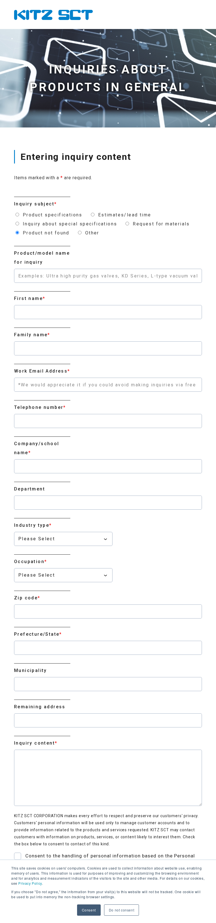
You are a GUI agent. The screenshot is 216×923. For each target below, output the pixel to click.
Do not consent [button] (121, 910)
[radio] (48, 214)
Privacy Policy (30, 883)
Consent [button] (89, 910)
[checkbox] (108, 224)
